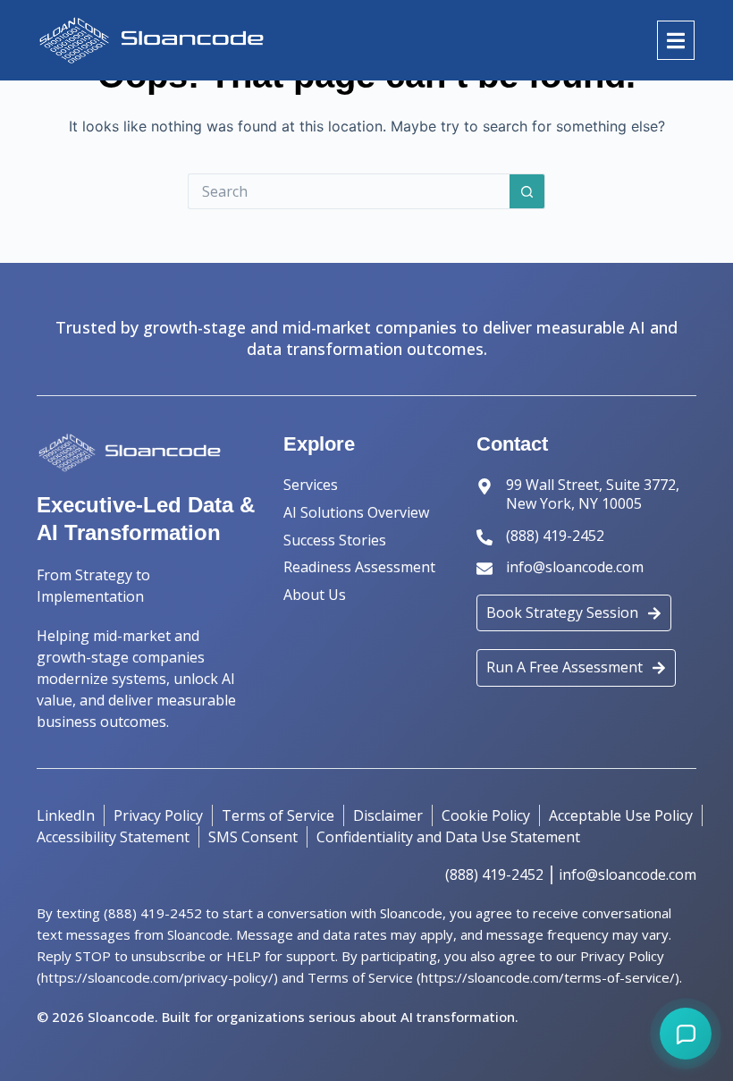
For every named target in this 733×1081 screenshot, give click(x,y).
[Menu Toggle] (676, 41)
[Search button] (527, 191)
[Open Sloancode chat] (686, 1034)
